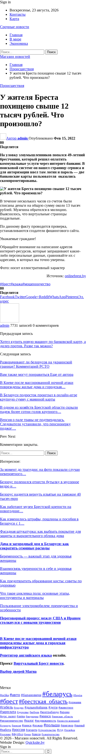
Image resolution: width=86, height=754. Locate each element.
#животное (66, 707)
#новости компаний (68, 720)
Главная (16, 35)
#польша (52, 725)
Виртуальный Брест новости (39, 663)
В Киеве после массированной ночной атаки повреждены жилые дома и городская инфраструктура (38, 643)
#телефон (69, 730)
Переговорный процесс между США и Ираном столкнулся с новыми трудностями (40, 620)
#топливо (5, 734)
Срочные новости (14, 27)
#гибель (6, 707)
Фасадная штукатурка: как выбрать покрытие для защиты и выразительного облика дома (40, 533)
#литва (21, 716)
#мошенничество (36, 284)
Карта (14, 19)
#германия (75, 702)
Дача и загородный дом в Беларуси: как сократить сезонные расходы (34, 546)
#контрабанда (49, 712)
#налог (29, 720)
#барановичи (31, 695)
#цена (27, 734)
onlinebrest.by (75, 276)
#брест (5, 284)
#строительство (47, 730)
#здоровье (23, 712)
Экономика (19, 43)
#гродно (19, 707)
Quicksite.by (35, 742)
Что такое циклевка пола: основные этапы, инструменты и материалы (35, 595)
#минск (45, 716)
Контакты (18, 14)
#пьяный (79, 725)
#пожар (37, 725)
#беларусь (57, 694)
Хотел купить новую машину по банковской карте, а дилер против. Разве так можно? (43, 344)
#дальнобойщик (36, 707)
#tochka (4, 695)
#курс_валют (8, 716)
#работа (5, 730)
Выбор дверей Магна (18, 671)
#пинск (27, 725)
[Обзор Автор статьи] (9, 321)
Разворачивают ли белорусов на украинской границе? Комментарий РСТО (36, 364)
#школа (36, 734)
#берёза (77, 695)
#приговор (67, 725)
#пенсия (16, 725)
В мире (15, 39)
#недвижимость (45, 720)
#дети (53, 707)
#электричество (50, 734)
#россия (18, 730)
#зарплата (8, 712)
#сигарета (31, 730)
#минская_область (62, 716)
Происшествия (12, 86)
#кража (16, 284)
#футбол (17, 734)
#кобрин (34, 712)
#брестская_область (43, 701)
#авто (15, 694)
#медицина (32, 716)
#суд (60, 730)
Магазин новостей (15, 57)
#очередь (5, 725)
